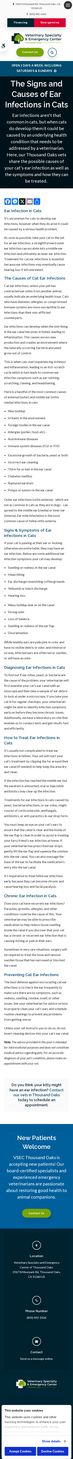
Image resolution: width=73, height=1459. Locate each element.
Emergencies (50, 22)
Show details (51, 1441)
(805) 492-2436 (37, 14)
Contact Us (30, 52)
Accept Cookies (20, 1451)
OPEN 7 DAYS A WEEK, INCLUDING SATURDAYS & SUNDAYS (36, 68)
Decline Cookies (52, 1451)
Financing (21, 22)
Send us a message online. (36, 1358)
